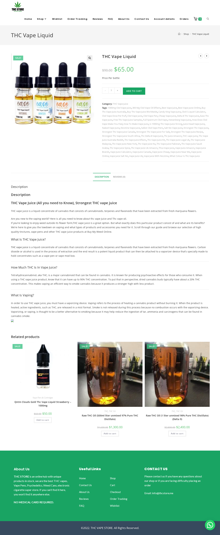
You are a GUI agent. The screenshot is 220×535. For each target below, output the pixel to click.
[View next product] (206, 56)
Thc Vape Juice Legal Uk (178, 139)
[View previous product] (200, 56)
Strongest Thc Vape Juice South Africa (121, 135)
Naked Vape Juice (111, 127)
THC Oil (112, 411)
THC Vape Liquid (200, 34)
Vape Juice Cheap (160, 151)
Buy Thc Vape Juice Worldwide (142, 111)
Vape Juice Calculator (120, 151)
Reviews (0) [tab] (119, 176)
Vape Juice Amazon (185, 147)
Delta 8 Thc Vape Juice (188, 115)
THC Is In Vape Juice (41, 267)
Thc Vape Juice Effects (135, 139)
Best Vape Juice (169, 107)
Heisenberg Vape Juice (179, 119)
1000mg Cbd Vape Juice (119, 107)
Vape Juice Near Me (180, 151)
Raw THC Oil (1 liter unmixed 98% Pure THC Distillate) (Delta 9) (177, 417)
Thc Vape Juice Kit (156, 139)
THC (106, 411)
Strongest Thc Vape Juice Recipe (187, 131)
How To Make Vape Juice (136, 123)
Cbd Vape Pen (150, 115)
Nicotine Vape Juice (130, 127)
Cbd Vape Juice (134, 115)
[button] (89, 58)
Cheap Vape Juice (167, 115)
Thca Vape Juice (166, 147)
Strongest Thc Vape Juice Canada (118, 131)
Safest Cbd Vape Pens (152, 127)
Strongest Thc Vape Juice (196, 127)
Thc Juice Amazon (173, 135)
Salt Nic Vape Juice (173, 127)
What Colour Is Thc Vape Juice (185, 156)
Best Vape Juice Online (189, 107)
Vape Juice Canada (142, 151)
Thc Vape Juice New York (124, 143)
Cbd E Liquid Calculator (193, 111)
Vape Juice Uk (136, 156)
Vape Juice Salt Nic (119, 156)
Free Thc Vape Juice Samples (127, 119)
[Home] (179, 34)
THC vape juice (190, 135)
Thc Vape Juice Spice (120, 147)
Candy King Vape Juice (169, 111)
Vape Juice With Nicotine (156, 156)
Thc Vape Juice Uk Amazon (144, 147)
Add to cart (134, 91)
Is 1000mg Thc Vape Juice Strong (166, 123)
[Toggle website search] (208, 19)
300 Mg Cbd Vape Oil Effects (146, 107)
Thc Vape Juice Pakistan (168, 143)
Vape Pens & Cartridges (43, 397)
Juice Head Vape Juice (194, 123)
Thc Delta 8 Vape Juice (152, 135)
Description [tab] (102, 176)
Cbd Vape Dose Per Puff (114, 115)
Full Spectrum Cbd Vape (155, 119)
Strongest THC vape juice (96, 203)
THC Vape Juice (120, 103)
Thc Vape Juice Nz (147, 143)
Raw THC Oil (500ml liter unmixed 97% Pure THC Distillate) (110, 417)
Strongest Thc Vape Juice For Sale (153, 131)
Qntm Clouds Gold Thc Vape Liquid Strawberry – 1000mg (42, 403)
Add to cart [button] (42, 419)
